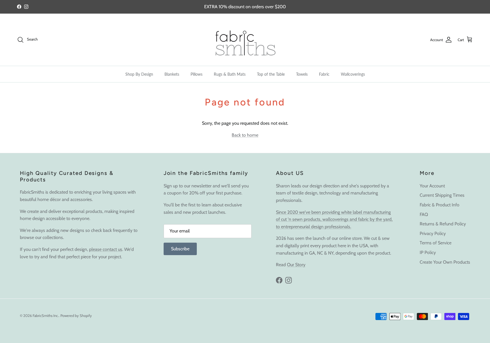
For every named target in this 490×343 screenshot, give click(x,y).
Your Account (432, 186)
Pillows (196, 74)
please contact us (105, 249)
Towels (302, 74)
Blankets (171, 74)
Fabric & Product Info (439, 205)
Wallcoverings (353, 74)
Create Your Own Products (445, 262)
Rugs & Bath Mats (230, 74)
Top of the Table (271, 74)
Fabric (324, 74)
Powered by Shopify (76, 315)
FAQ (424, 214)
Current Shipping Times (442, 195)
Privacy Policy (433, 233)
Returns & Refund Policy (443, 223)
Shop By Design (139, 74)
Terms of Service (435, 242)
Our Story (296, 264)
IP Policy (428, 252)
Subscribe (180, 248)
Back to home (245, 135)
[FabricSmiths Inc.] (245, 39)
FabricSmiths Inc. (46, 315)
